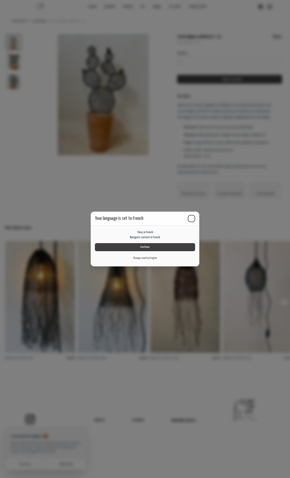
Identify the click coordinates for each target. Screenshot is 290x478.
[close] (191, 218)
